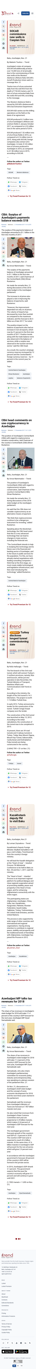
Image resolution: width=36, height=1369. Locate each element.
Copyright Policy (7, 1329)
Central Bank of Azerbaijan (17, 370)
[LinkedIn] (25, 1343)
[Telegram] (21, 1343)
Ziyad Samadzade (24, 1193)
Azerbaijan (26, 374)
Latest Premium (7, 1286)
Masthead (5, 1297)
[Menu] (32, 13)
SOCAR (10, 172)
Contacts (4, 1300)
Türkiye (10, 763)
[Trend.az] (7, 13)
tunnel (19, 763)
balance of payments (23, 378)
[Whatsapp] (3, 1343)
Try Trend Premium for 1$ (20, 196)
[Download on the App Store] (8, 1351)
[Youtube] (16, 1343)
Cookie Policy (6, 1332)
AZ (18, 1365)
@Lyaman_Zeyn (13, 948)
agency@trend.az (6, 1274)
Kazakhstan (23, 956)
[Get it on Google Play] (21, 1351)
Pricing (4, 1313)
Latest (4, 1283)
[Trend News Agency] (7, 1255)
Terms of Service (7, 1324)
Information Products (8, 1316)
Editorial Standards (8, 1303)
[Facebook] (8, 1343)
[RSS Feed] (30, 1343)
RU (21, 1365)
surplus (10, 378)
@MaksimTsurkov (14, 164)
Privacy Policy (6, 1327)
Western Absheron (22, 172)
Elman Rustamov (13, 374)
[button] (3, 22)
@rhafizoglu (11, 755)
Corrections (5, 1305)
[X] (12, 1343)
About (3, 1294)
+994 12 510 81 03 (7, 1271)
